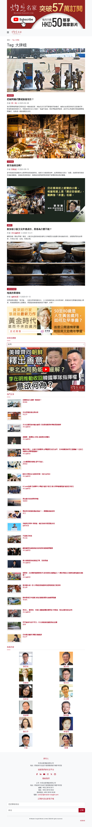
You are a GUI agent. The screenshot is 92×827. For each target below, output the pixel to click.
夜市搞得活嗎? (14, 165)
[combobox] (46, 344)
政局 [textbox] (10, 344)
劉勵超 (14, 169)
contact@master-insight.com (48, 795)
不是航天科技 (27, 536)
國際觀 (10, 225)
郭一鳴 (14, 103)
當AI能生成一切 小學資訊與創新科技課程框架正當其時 (42, 585)
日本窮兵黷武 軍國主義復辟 (32, 635)
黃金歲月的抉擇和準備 (30, 499)
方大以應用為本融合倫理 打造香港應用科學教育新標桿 (42, 425)
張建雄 (25, 501)
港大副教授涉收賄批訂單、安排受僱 (35, 560)
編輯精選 (15, 297)
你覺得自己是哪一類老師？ (32, 400)
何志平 (25, 414)
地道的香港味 (13, 293)
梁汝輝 (25, 587)
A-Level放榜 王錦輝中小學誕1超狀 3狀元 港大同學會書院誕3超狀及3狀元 (48, 486)
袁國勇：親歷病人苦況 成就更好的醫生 (36, 437)
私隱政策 (82, 820)
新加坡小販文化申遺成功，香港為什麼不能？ (29, 229)
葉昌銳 (25, 402)
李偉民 (25, 600)
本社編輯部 (15, 233)
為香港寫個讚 (12, 289)
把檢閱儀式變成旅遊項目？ (20, 99)
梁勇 (24, 624)
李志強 (25, 538)
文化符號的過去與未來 (30, 412)
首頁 (8, 40)
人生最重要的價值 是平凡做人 (33, 462)
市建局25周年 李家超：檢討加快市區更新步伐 (39, 523)
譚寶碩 (25, 464)
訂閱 (82, 810)
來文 (24, 513)
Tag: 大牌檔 (15, 40)
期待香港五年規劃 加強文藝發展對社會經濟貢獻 (39, 597)
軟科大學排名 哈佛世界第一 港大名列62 (36, 474)
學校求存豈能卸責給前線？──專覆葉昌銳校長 (39, 511)
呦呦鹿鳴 (10, 95)
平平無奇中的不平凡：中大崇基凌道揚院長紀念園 (40, 622)
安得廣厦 (10, 161)
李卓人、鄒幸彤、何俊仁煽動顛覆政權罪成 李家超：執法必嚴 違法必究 (47, 610)
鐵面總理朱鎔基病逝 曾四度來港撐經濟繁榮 (38, 548)
